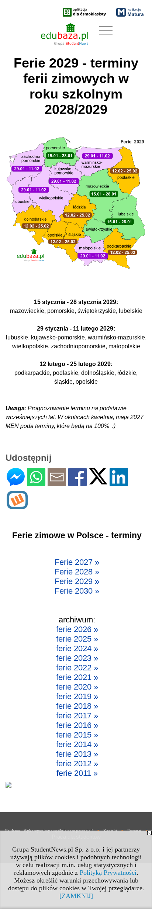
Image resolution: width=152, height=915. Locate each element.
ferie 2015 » (77, 734)
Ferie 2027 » (77, 562)
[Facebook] (77, 483)
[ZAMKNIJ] (76, 896)
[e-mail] (57, 483)
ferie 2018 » (77, 706)
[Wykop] (17, 506)
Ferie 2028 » (77, 571)
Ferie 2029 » (77, 581)
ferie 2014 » (77, 744)
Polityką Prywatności (108, 872)
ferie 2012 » (77, 763)
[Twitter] (98, 481)
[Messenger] (16, 483)
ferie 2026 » (77, 629)
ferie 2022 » (77, 667)
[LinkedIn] (119, 483)
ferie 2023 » (77, 658)
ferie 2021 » (77, 677)
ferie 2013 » (77, 754)
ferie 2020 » (77, 686)
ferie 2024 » (77, 648)
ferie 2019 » (77, 696)
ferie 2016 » (77, 725)
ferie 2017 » (77, 715)
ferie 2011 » (77, 773)
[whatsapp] (36, 483)
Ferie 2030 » (77, 590)
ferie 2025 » (77, 638)
